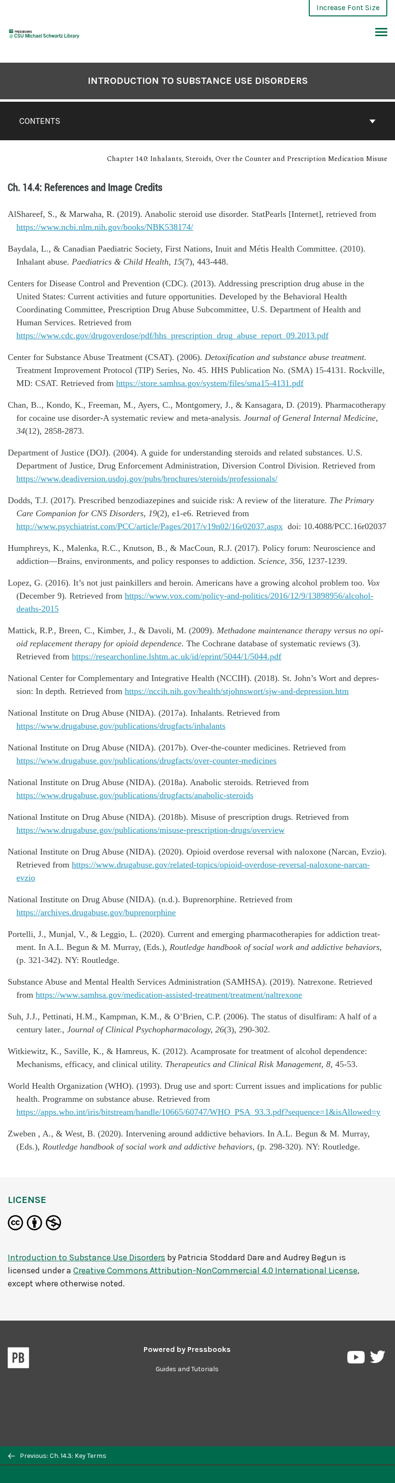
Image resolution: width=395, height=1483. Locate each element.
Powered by (187, 1349)
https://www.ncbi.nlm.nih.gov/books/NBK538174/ (104, 227)
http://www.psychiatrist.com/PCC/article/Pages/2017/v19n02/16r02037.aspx (149, 526)
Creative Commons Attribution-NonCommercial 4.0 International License (215, 1270)
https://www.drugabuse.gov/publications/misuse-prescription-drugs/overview (150, 830)
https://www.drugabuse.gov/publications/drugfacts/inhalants (120, 726)
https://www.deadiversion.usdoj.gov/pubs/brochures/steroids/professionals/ (146, 478)
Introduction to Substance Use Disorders (198, 80)
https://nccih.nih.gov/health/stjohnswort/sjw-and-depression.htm (237, 691)
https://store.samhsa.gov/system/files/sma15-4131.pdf (209, 383)
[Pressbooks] (18, 1359)
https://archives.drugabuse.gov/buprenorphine (96, 912)
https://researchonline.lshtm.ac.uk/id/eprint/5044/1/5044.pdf (176, 656)
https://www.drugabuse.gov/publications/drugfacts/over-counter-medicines (146, 760)
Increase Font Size (348, 7)
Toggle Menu (381, 33)
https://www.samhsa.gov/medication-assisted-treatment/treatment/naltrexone (169, 995)
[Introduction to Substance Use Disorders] (44, 32)
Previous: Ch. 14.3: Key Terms (62, 1456)
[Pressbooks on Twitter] (377, 1359)
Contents (39, 121)
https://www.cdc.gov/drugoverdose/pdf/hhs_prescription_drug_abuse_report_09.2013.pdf (172, 335)
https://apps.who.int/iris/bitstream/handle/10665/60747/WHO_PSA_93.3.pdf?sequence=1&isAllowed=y (198, 1112)
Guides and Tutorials (187, 1369)
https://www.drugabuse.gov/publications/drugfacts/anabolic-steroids (134, 795)
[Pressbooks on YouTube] (356, 1359)
